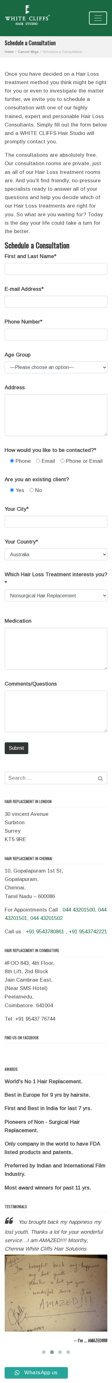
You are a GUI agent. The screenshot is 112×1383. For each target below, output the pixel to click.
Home (9, 52)
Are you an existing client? (37, 479)
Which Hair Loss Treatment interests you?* (56, 579)
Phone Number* (23, 322)
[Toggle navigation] (98, 18)
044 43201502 (46, 918)
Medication (18, 621)
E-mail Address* (24, 289)
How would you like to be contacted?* (50, 450)
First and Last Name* (30, 256)
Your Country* (21, 542)
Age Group (17, 355)
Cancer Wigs (28, 52)
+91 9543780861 (45, 932)
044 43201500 (79, 910)
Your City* (17, 509)
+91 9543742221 (88, 932)
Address (15, 387)
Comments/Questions (31, 684)
